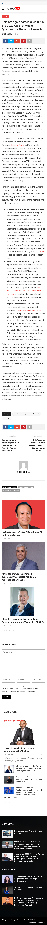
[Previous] (5, 802)
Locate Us (41, 922)
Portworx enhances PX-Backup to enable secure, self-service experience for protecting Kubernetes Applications (28, 901)
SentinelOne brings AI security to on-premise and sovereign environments (28, 878)
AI (5, 720)
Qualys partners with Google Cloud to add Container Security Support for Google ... (10, 445)
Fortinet (6, 418)
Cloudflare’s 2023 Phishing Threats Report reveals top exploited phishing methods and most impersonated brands (29, 857)
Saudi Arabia (18, 720)
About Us (32, 922)
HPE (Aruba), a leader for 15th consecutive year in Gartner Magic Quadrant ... (36, 445)
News (10, 720)
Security (5, 16)
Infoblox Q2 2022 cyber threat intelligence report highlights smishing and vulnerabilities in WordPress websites (27, 845)
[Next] (9, 802)
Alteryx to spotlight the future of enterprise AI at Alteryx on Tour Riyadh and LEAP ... (28, 768)
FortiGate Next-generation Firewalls (27, 414)
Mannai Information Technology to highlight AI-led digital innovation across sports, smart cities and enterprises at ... (23, 792)
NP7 (42, 251)
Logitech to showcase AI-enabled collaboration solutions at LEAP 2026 (29, 779)
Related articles (9, 487)
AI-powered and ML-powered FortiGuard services (24, 290)
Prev (5, 630)
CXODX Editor (7, 34)
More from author (26, 487)
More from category (11, 490)
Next (10, 630)
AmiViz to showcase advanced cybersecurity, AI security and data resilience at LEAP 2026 (19, 577)
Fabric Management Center (29, 310)
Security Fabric (17, 145)
